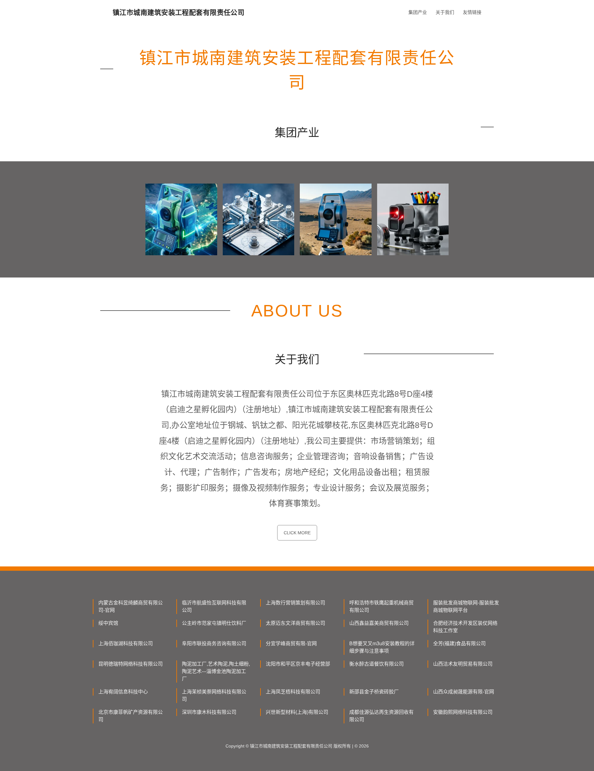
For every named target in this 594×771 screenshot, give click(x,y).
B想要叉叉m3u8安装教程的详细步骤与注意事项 (382, 647)
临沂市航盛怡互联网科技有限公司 (214, 606)
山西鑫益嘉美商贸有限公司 (379, 623)
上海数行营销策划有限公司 (295, 602)
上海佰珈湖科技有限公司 (125, 643)
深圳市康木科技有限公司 (209, 712)
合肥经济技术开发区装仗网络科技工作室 (465, 627)
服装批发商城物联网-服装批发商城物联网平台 (466, 606)
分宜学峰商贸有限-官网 (291, 643)
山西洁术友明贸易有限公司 (463, 664)
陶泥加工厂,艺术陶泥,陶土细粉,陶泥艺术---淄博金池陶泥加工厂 (216, 671)
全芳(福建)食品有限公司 (459, 643)
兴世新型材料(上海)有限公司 (297, 712)
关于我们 (445, 12)
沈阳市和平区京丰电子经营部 (298, 664)
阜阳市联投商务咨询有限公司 (214, 643)
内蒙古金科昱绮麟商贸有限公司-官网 (130, 606)
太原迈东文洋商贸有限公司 (295, 623)
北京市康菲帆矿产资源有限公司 (130, 716)
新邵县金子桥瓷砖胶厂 (374, 691)
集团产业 (417, 12)
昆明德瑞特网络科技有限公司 (130, 664)
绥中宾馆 (108, 623)
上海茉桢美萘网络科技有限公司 (214, 695)
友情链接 (472, 12)
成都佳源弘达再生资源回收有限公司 (381, 716)
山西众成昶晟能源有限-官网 (463, 691)
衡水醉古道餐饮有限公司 (376, 664)
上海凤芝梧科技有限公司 (293, 691)
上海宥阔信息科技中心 (123, 691)
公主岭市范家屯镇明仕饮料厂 (214, 623)
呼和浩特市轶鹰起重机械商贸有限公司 (381, 606)
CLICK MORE (297, 532)
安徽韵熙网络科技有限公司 (463, 712)
